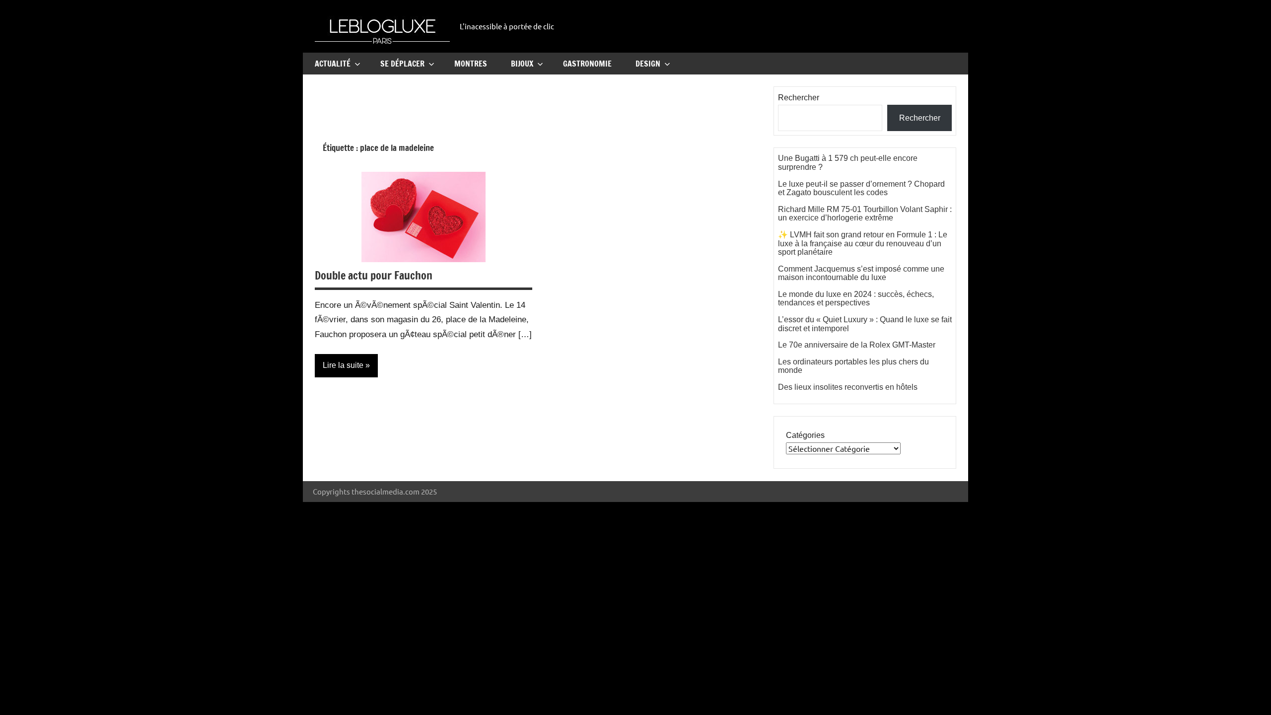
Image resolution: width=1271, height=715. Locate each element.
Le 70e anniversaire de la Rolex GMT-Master (856, 345)
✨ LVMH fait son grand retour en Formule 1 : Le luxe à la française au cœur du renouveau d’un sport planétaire (862, 243)
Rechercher (798, 97)
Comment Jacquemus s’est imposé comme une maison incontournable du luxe (861, 273)
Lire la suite (343, 365)
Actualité (333, 63)
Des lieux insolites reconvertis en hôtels (848, 387)
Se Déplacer (402, 63)
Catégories (805, 435)
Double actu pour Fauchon (373, 275)
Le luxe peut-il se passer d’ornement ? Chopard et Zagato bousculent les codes (861, 188)
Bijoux (522, 63)
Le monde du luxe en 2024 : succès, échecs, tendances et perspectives (856, 298)
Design (648, 63)
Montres (470, 63)
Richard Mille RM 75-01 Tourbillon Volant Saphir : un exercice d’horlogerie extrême (865, 213)
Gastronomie (587, 63)
